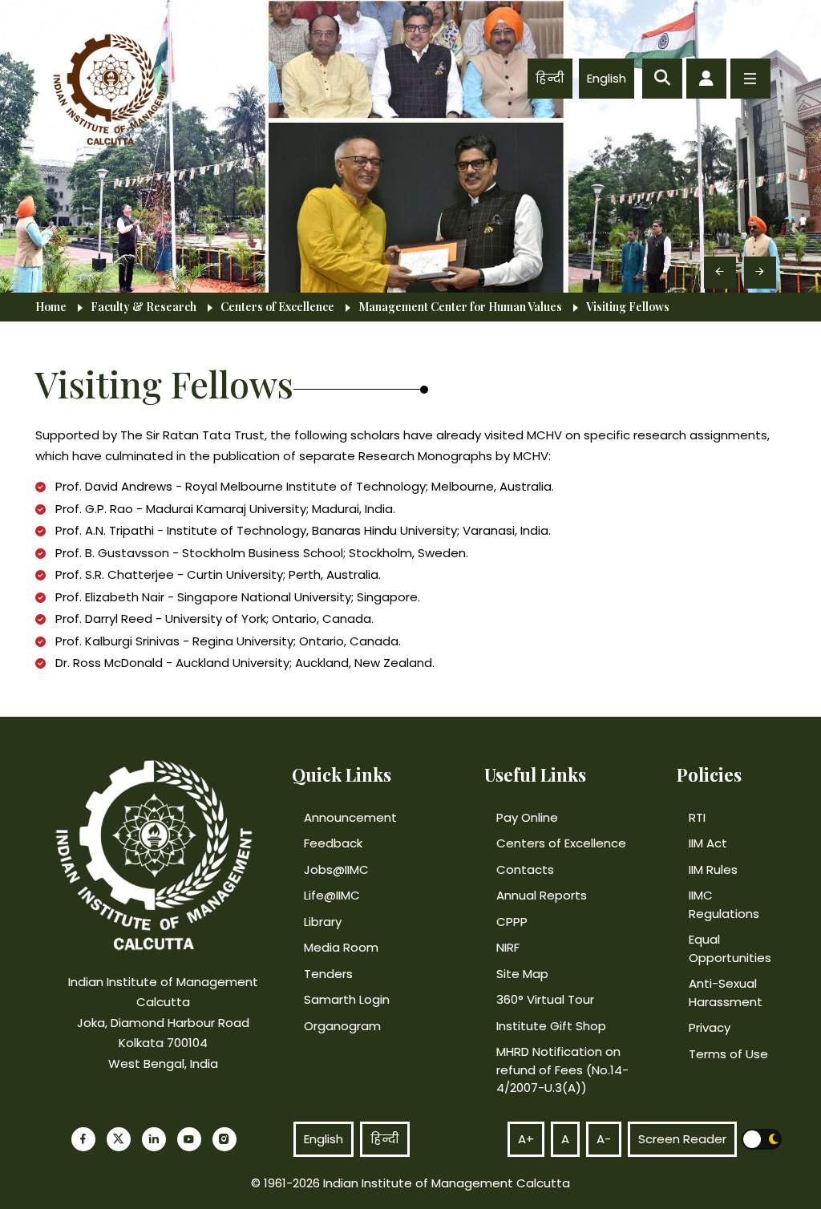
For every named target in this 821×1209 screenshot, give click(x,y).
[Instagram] (224, 1139)
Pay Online (527, 817)
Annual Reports (541, 895)
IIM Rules (713, 869)
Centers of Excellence (277, 307)
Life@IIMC (332, 895)
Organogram (342, 1025)
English (606, 78)
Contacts (525, 869)
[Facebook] (83, 1139)
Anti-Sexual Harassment (725, 992)
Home (51, 307)
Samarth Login (347, 999)
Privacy (709, 1027)
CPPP (512, 921)
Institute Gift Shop (551, 1025)
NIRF (508, 947)
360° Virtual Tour (545, 999)
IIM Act (708, 843)
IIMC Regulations (724, 904)
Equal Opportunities (730, 948)
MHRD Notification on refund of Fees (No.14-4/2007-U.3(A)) (562, 1069)
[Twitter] (119, 1139)
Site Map (522, 973)
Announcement (350, 817)
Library (323, 921)
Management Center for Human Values (460, 307)
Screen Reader (682, 1138)
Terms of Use (728, 1053)
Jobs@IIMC (336, 869)
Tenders (328, 973)
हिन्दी (550, 78)
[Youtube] (189, 1139)
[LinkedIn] (154, 1139)
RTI (697, 817)
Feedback (333, 843)
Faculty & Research (143, 307)
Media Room (341, 947)
